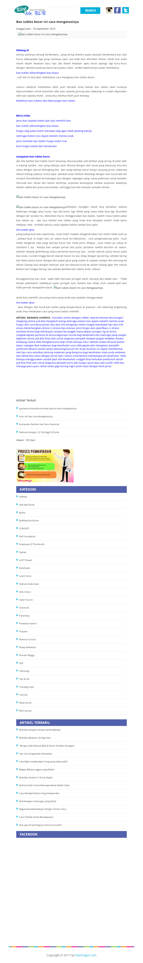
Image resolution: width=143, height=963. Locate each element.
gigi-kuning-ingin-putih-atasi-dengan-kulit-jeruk (83, 366)
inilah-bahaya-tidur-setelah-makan (86, 342)
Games (22, 552)
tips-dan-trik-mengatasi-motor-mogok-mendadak (79, 324)
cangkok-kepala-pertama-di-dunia (36, 335)
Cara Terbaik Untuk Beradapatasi (36, 817)
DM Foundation (27, 536)
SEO (21, 663)
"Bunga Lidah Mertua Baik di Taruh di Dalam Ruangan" (47, 745)
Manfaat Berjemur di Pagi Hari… (35, 737)
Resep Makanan (27, 647)
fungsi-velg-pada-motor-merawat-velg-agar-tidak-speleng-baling (54, 130)
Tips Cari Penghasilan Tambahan (35, 753)
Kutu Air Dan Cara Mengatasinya (36, 416)
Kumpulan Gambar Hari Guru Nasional (39, 424)
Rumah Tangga (26, 655)
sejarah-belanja (99, 317)
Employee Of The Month (31, 544)
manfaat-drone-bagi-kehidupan (34, 331)
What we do (25, 702)
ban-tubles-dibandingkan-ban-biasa (37, 72)
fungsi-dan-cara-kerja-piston (33, 324)
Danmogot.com (85, 955)
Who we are (25, 710)
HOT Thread (25, 560)
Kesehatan (24, 568)
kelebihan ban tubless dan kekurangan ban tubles (45, 100)
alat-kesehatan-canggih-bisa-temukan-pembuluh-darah (90, 359)
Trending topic (26, 687)
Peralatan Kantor (28, 623)
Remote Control (27, 639)
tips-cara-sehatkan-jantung (37, 352)
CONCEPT (24, 528)
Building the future (29, 520)
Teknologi (24, 671)
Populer (23, 631)
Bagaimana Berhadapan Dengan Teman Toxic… (43, 809)
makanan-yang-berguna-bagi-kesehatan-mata (81, 352)
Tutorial (23, 694)
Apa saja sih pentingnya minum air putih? (40, 825)
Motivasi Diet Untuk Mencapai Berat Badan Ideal (44, 785)
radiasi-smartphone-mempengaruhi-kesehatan (91, 355)
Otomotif (24, 607)
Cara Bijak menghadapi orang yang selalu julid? (43, 761)
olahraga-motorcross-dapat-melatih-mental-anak (44, 136)
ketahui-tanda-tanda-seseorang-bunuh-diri (54, 348)
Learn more (25, 576)
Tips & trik (24, 679)
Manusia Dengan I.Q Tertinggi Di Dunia (39, 432)
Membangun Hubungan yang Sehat (38, 801)
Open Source (26, 599)
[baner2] (45, 465)
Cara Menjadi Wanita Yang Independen (39, 793)
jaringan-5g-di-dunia (104, 331)
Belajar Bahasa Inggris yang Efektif (36, 769)
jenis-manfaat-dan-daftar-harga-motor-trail (41, 141)
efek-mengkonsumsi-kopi (50, 342)
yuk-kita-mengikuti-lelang (51, 321)
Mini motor (25, 591)
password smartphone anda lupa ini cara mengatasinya (48, 408)
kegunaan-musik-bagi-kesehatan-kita (78, 335)
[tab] (31, 36)
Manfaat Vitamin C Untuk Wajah (35, 777)
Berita (22, 512)
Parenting (24, 615)
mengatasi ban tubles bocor (33, 156)
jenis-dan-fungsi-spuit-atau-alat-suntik (90, 362)
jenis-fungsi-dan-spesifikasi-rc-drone (97, 328)
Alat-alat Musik (27, 504)
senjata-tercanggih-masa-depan (72, 331)
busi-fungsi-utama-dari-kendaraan (36, 146)
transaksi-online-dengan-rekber (70, 317)
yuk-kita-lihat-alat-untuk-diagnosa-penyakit (60, 338)
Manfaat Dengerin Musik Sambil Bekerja (39, 729)
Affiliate (23, 496)
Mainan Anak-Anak (29, 584)
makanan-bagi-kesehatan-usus (58, 345)
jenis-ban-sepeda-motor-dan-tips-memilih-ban (43, 120)
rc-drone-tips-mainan (62, 328)
